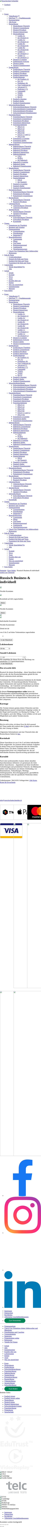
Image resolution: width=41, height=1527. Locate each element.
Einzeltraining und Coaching (14, 1332)
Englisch (7, 5)
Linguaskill (21, 91)
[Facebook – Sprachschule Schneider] (22, 1196)
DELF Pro (21, 136)
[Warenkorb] (3, 8)
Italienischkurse (14, 144)
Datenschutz (8, 1313)
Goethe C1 (21, 52)
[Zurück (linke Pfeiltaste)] (1, 1526)
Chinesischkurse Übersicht (22, 206)
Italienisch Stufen (19, 164)
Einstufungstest (14, 287)
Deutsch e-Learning (20, 59)
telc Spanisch (22, 182)
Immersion (8, 1336)
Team (11, 279)
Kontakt (11, 275)
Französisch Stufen (19, 140)
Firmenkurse (8, 1410)
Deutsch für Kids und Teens (18, 259)
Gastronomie (17, 239)
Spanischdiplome (19, 178)
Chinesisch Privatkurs (20, 208)
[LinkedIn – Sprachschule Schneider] (22, 1307)
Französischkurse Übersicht (22, 117)
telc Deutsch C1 (23, 54)
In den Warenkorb (6, 640)
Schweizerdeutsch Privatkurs (23, 111)
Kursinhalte (17, 221)
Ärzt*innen (17, 243)
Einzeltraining (18, 233)
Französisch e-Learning (21, 138)
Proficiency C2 (22, 89)
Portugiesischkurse (15, 190)
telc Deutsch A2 (23, 42)
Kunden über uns (15, 281)
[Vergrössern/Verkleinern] (1, 1524)
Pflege (15, 241)
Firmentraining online (11, 1338)
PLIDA (20, 158)
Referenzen (13, 253)
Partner (11, 283)
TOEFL (20, 95)
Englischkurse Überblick (21, 348)
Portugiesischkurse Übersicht (23, 192)
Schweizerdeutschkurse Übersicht (24, 107)
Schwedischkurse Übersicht (22, 217)
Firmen (6, 223)
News (11, 277)
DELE (19, 180)
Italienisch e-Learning (20, 162)
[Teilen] (5, 1524)
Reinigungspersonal (20, 245)
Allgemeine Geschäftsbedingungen (16, 1317)
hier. (18, 734)
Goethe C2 (21, 55)
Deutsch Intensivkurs (20, 32)
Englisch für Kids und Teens (18, 261)
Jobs (10, 269)
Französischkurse (15, 115)
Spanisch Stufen (18, 186)
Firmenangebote (14, 229)
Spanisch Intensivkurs (20, 176)
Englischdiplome (19, 77)
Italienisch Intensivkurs (21, 152)
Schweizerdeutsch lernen (13, 1406)
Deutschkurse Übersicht (21, 26)
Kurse (6, 14)
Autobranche (17, 247)
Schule (6, 271)
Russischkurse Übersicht (21, 200)
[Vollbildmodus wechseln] (3, 1524)
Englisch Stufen (18, 101)
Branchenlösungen (15, 237)
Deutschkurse (13, 24)
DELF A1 (20, 127)
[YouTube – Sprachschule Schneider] (22, 1270)
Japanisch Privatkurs (20, 213)
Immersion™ (17, 235)
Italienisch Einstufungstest (22, 166)
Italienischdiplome (19, 154)
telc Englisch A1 (23, 79)
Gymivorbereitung (15, 257)
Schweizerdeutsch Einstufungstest (25, 113)
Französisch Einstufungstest (22, 142)
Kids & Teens (9, 255)
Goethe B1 (21, 44)
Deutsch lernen (9, 1402)
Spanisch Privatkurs (20, 174)
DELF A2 (20, 129)
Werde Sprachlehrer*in (17, 267)
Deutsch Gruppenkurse (21, 28)
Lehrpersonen (9, 1354)
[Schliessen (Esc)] (7, 1524)
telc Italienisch (22, 160)
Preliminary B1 (22, 83)
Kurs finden (8, 290)
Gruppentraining (18, 231)
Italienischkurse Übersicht (22, 146)
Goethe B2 (21, 48)
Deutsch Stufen (18, 63)
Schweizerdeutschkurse (17, 105)
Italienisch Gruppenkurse (21, 148)
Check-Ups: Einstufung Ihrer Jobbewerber (23, 251)
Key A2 (20, 81)
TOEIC (20, 93)
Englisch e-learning (19, 99)
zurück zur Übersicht (7, 572)
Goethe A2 (21, 40)
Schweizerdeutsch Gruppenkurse (24, 109)
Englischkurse (13, 67)
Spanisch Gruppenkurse (21, 172)
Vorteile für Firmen (10, 1342)
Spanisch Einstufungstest (21, 188)
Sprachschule (9, 1412)
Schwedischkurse (15, 215)
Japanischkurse (14, 210)
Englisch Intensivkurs (20, 75)
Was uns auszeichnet (16, 285)
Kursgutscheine (14, 20)
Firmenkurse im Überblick (18, 225)
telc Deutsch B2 (23, 50)
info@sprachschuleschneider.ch (11, 800)
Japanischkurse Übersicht (22, 212)
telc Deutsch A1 (23, 38)
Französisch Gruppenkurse (22, 119)
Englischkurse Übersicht (21, 69)
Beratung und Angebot (16, 227)
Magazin (12, 289)
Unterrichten (8, 265)
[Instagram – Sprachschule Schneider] (22, 1233)
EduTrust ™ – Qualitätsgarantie (20, 18)
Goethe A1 (21, 36)
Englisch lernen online (12, 1398)
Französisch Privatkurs (21, 121)
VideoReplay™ (14, 16)
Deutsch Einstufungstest (21, 65)
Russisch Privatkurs (20, 202)
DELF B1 (20, 131)
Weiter (3, 603)
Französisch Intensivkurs (21, 123)
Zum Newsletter (15, 1321)
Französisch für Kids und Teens (20, 263)
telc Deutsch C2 (23, 57)
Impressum (8, 1311)
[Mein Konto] (1, 8)
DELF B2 (20, 133)
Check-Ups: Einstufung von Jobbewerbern (23, 529)
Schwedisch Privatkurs (21, 219)
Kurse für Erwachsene (7, 782)
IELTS (19, 97)
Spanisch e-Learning (20, 184)
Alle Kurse (12, 22)
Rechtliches (8, 1315)
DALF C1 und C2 (23, 134)
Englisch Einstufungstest (21, 103)
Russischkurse (14, 198)
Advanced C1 (22, 87)
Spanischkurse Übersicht (21, 170)
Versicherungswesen (20, 249)
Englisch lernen (9, 1396)
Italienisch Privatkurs (20, 150)
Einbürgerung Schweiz (21, 61)
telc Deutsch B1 (23, 46)
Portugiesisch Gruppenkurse (23, 196)
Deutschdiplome (18, 34)
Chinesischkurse (14, 204)
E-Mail (26, 726)
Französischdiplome (20, 125)
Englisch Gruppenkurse (21, 71)
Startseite (3, 570)
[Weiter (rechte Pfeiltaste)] (3, 1526)
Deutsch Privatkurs (19, 30)
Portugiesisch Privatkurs (21, 194)
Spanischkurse (14, 168)
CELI (19, 156)
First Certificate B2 (24, 85)
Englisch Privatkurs (20, 73)
